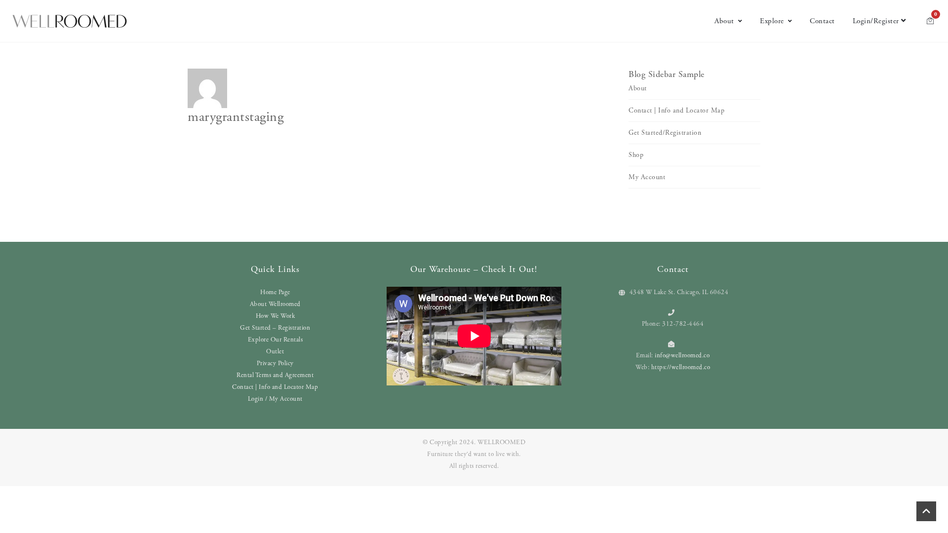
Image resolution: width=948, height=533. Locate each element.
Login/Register (876, 21)
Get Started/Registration (665, 132)
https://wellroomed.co (681, 367)
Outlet (275, 351)
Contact (822, 21)
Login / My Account (275, 399)
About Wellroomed (275, 304)
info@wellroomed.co (682, 355)
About (724, 21)
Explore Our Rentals (275, 340)
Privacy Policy (275, 363)
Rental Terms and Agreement (275, 375)
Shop (636, 155)
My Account (647, 177)
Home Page (275, 292)
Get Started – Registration (275, 328)
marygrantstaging (235, 117)
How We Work (275, 316)
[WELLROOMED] (69, 21)
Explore (772, 21)
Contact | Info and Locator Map (676, 110)
